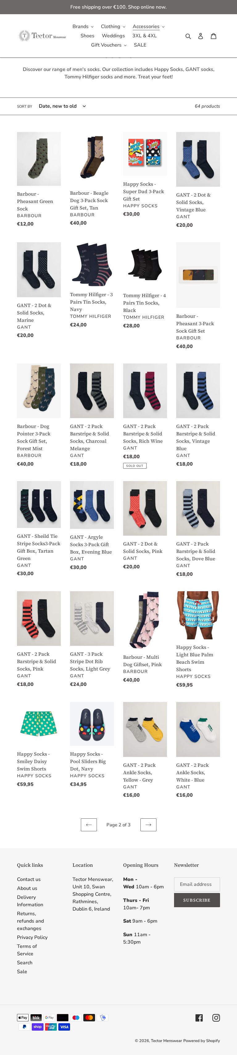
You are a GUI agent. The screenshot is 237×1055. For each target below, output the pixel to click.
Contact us (29, 879)
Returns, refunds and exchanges (30, 921)
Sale (22, 971)
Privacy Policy (32, 937)
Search (24, 962)
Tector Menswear (166, 1041)
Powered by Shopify (201, 1041)
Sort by (24, 106)
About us (27, 888)
